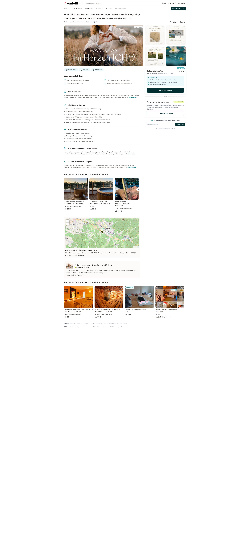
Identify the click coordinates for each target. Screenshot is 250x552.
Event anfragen (178, 9)
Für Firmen (99, 9)
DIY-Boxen (89, 9)
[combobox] (119, 3)
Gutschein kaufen (165, 90)
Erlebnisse (67, 9)
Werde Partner (120, 9)
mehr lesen (133, 97)
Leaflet (136, 247)
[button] (102, 232)
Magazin (109, 9)
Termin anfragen (166, 113)
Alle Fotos (138, 27)
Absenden (180, 124)
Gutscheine (78, 9)
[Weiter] (137, 189)
